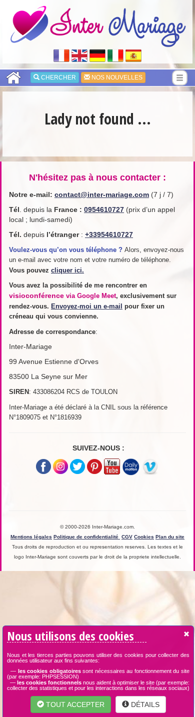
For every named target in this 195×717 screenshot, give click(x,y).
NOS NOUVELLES (116, 77)
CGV (127, 537)
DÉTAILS (144, 704)
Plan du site (170, 537)
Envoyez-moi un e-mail (86, 306)
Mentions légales (31, 537)
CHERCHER (58, 77)
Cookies (144, 537)
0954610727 (104, 210)
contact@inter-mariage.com (101, 194)
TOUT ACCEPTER (74, 704)
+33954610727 (109, 234)
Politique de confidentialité (87, 537)
